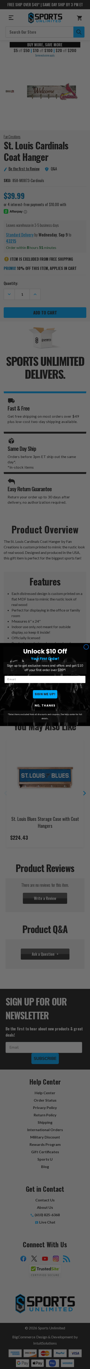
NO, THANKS (45, 705)
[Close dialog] (86, 647)
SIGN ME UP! (45, 694)
